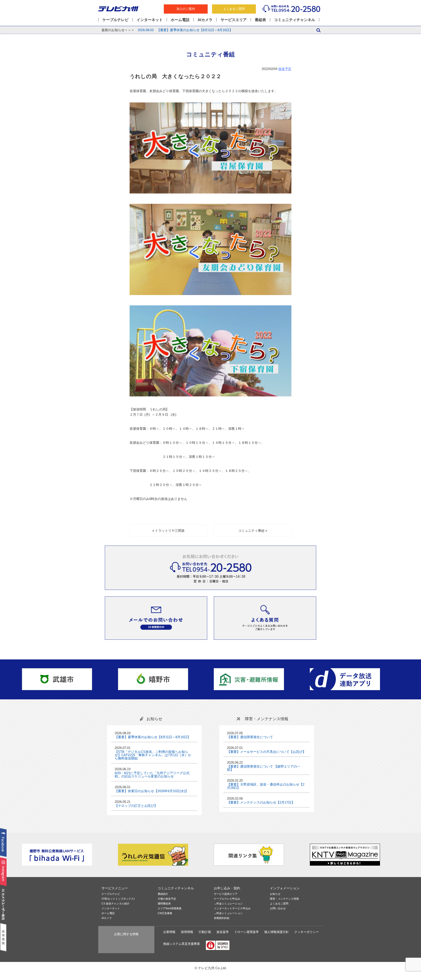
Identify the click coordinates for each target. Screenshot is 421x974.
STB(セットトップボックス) (118, 898)
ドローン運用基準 (246, 932)
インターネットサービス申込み (232, 908)
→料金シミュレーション (228, 903)
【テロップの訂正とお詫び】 (136, 805)
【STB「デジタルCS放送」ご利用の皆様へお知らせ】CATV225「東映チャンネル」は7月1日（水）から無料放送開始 (153, 755)
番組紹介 (163, 894)
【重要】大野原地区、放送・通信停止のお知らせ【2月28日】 (265, 786)
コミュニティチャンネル (294, 20)
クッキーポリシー (306, 932)
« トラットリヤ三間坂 (168, 530)
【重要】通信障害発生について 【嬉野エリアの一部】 (263, 768)
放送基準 (222, 932)
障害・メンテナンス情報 (284, 898)
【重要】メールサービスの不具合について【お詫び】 (266, 752)
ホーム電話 (180, 20)
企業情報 (169, 932)
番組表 (260, 20)
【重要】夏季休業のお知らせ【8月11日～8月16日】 (185, 30)
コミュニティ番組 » (252, 530)
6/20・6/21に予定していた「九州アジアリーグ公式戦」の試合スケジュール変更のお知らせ (152, 774)
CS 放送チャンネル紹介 (116, 903)
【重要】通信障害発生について (250, 737)
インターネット (150, 20)
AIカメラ (205, 20)
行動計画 (205, 932)
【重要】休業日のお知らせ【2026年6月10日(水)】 (151, 791)
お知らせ (275, 894)
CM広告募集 (165, 913)
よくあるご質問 (234, 9)
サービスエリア (234, 20)
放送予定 (284, 69)
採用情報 (187, 932)
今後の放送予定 (167, 898)
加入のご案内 (186, 9)
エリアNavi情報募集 (170, 908)
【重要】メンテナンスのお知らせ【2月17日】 (261, 802)
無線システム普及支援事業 (181, 943)
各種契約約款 (222, 918)
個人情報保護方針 (276, 932)
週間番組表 (164, 903)
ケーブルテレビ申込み (227, 898)
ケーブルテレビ (115, 20)
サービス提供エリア (225, 894)
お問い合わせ (278, 908)
